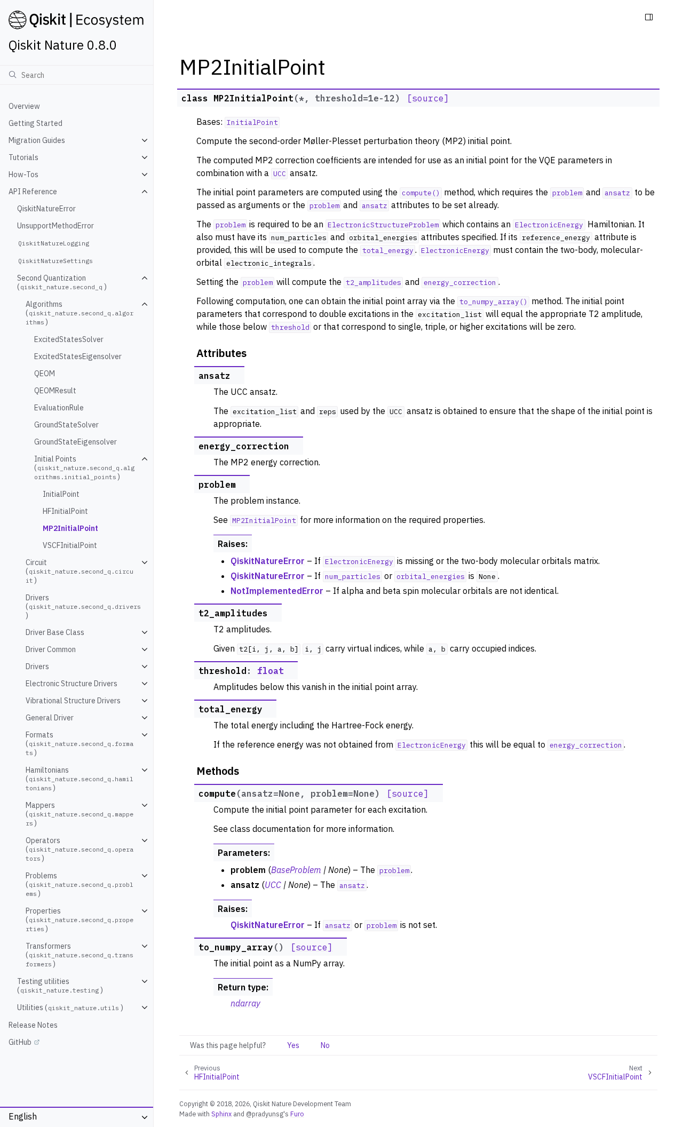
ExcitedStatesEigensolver (78, 356)
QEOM (44, 373)
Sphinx (221, 1113)
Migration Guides (37, 140)
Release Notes (33, 1025)
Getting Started (35, 123)
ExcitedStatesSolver (69, 339)
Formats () (79, 743)
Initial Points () (84, 467)
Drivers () (83, 606)
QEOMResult (55, 390)
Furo (297, 1113)
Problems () (79, 884)
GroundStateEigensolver (75, 442)
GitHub (20, 1042)
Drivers (37, 666)
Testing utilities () (60, 986)
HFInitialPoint (65, 511)
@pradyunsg (264, 1113)
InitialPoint (61, 494)
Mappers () (79, 814)
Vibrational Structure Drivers (73, 700)
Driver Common (51, 649)
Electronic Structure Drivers (71, 683)
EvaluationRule (59, 407)
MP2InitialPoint (70, 528)
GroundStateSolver (66, 425)
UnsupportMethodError (55, 226)
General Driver (50, 718)
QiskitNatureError (46, 208)
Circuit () (79, 571)
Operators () (79, 849)
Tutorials (23, 157)
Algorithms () (79, 313)
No (325, 1045)
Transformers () (79, 955)
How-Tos (23, 174)
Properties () (79, 919)
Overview (24, 106)
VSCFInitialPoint (70, 545)
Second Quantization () (62, 282)
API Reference (33, 191)
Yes (293, 1045)
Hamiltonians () (79, 778)
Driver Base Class (55, 632)
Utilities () (70, 1007)
